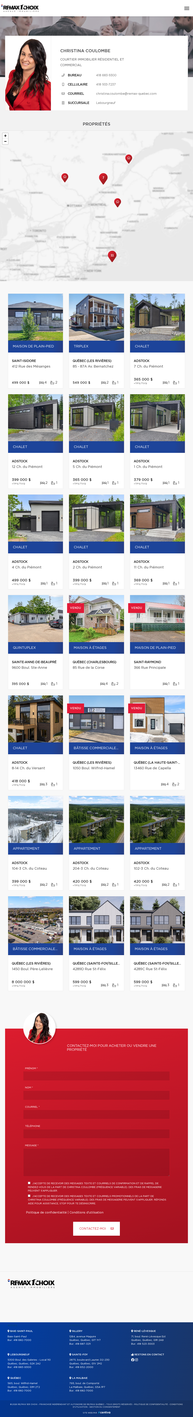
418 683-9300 (106, 75)
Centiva (104, 1412)
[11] (112, 262)
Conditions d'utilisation (86, 1212)
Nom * (29, 1087)
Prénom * (31, 1068)
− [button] (5, 141)
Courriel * (32, 1107)
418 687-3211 (83, 1344)
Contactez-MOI (93, 1228)
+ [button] (5, 135)
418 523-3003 (146, 1344)
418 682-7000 (22, 1340)
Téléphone (32, 1126)
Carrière (137, 1325)
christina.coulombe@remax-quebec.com (126, 93)
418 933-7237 (106, 84)
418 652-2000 (84, 1367)
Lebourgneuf (106, 102)
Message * (32, 1145)
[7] (103, 184)
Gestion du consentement (104, 1407)
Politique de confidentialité (46, 1212)
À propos (75, 1325)
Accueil (13, 1325)
